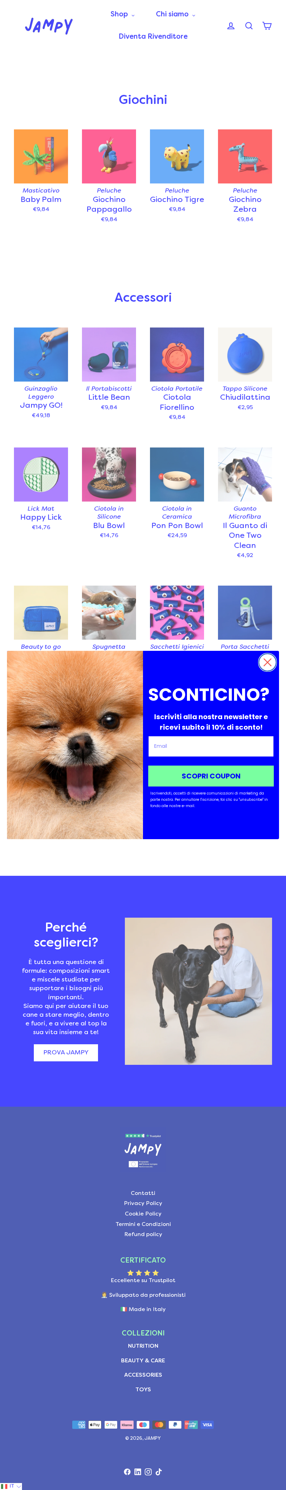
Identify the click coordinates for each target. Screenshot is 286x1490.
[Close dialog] (267, 662)
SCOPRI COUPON (211, 776)
